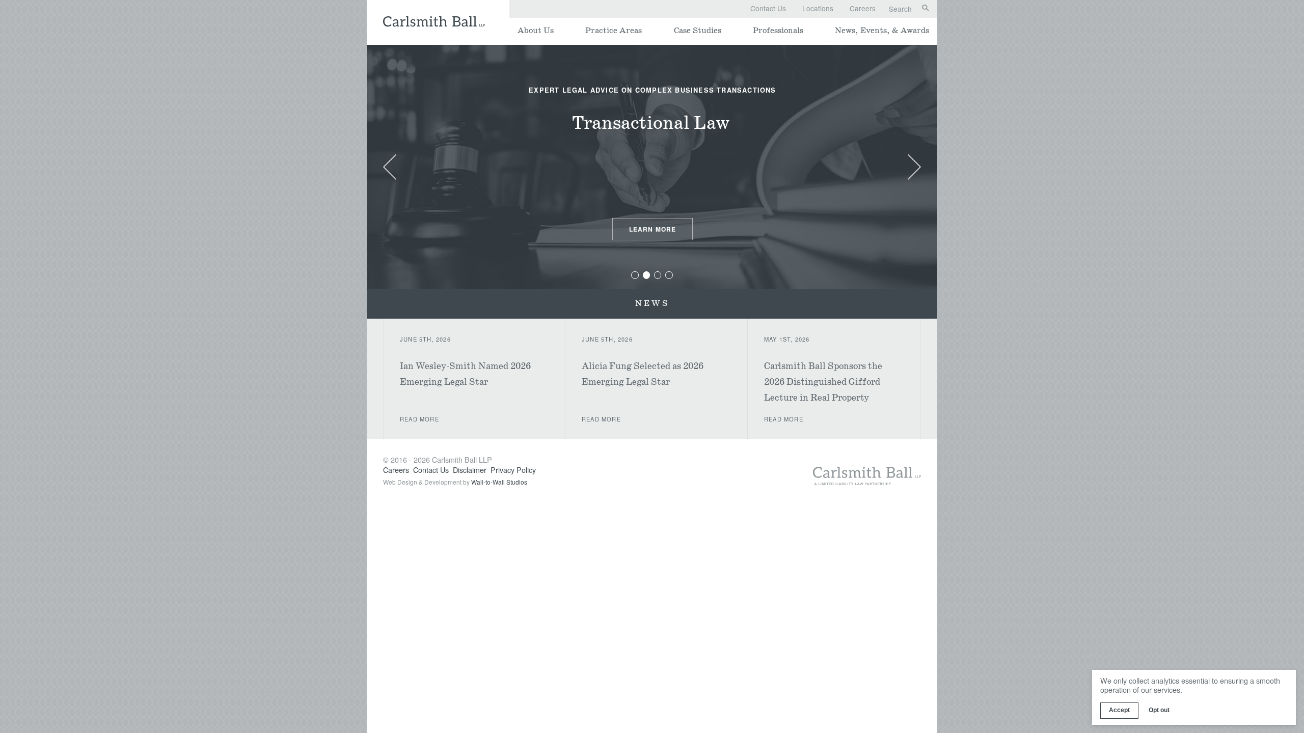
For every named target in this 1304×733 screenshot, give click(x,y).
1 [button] (635, 275)
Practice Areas (613, 30)
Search (900, 9)
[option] (652, 167)
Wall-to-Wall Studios (499, 481)
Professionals (778, 30)
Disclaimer (469, 469)
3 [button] (658, 275)
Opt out (1159, 710)
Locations (817, 8)
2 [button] (646, 275)
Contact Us (768, 8)
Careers (863, 8)
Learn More (652, 229)
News (652, 303)
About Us (536, 30)
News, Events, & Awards (882, 30)
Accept (1119, 710)
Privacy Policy (513, 469)
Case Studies (697, 30)
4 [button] (669, 275)
